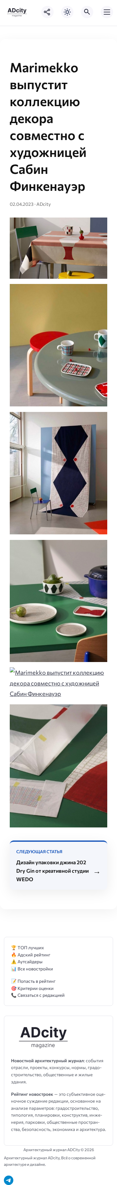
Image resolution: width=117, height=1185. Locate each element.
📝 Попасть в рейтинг (33, 981)
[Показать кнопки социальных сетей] (47, 12)
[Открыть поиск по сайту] (87, 12)
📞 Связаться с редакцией (38, 995)
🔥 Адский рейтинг (30, 954)
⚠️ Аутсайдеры (27, 961)
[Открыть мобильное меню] (107, 12)
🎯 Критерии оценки (32, 988)
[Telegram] (8, 1180)
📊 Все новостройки (32, 968)
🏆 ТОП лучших (27, 947)
